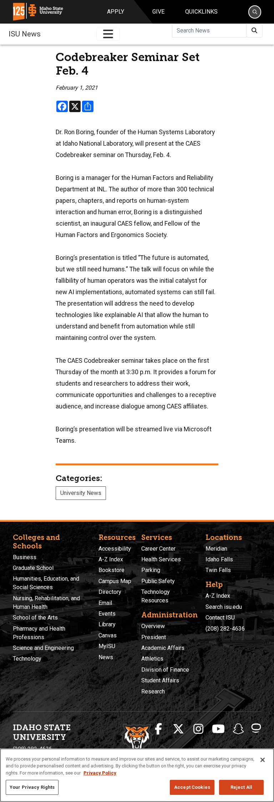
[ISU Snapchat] (238, 729)
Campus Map (114, 581)
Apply (115, 11)
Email (105, 603)
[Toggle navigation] (108, 34)
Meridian (216, 548)
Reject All (241, 787)
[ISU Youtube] (218, 729)
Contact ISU (220, 617)
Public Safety (158, 581)
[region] (137, 775)
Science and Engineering (43, 648)
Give (158, 11)
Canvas (107, 635)
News (105, 657)
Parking (150, 570)
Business (24, 557)
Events (107, 613)
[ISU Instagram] (198, 729)
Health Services (161, 559)
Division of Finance (165, 669)
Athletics (152, 658)
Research (153, 691)
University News (80, 493)
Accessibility (114, 548)
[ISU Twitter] (178, 729)
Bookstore (111, 570)
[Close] (262, 760)
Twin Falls (218, 570)
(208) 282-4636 (225, 628)
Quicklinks (201, 11)
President (153, 637)
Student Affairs (160, 680)
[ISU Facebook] (158, 729)
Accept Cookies (192, 787)
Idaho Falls (219, 559)
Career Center (158, 548)
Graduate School (33, 568)
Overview (153, 626)
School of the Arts (35, 617)
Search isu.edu (224, 606)
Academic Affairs (162, 648)
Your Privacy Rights (32, 787)
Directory (109, 591)
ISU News (25, 34)
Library (107, 624)
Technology (27, 658)
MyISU (106, 646)
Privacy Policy (99, 773)
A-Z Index (110, 559)
